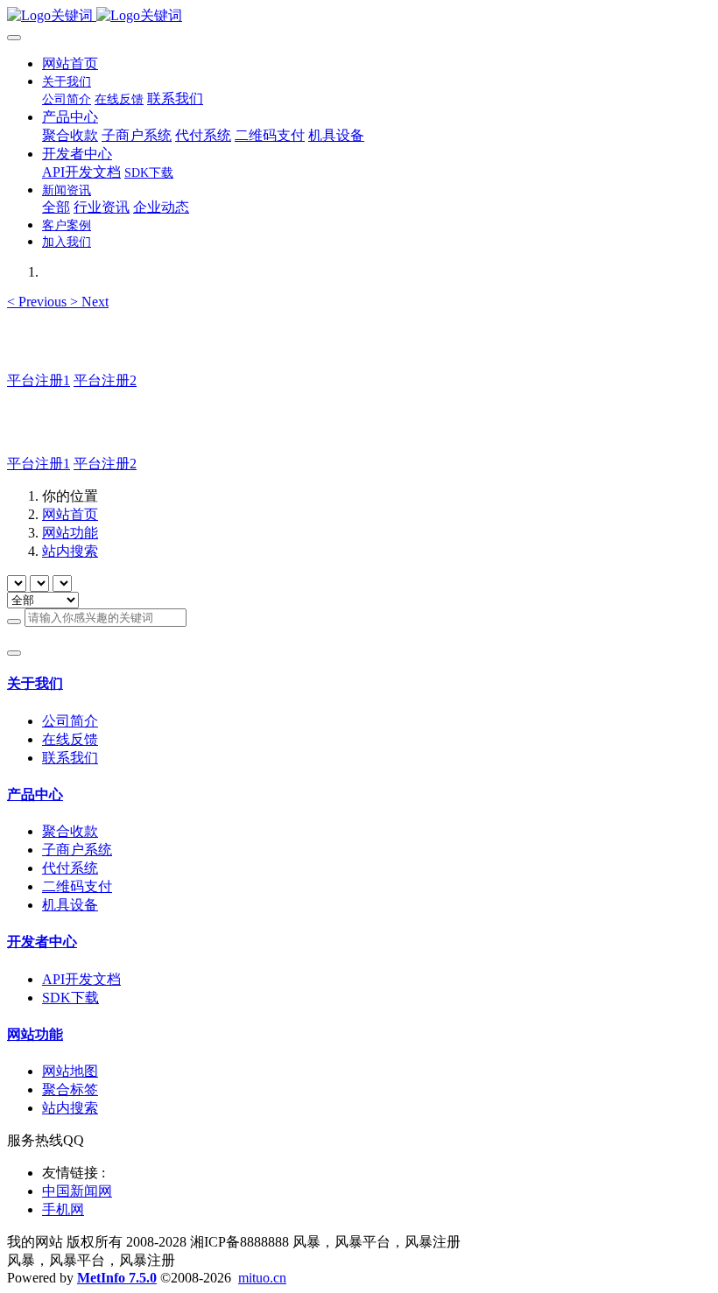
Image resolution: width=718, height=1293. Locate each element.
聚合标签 (70, 1089)
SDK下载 (70, 997)
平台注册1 (38, 380)
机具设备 (70, 904)
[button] (38, 301)
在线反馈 (70, 739)
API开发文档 (81, 979)
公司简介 (70, 720)
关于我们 (35, 683)
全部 (56, 207)
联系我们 (70, 757)
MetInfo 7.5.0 (117, 1277)
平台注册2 (105, 380)
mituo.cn (262, 1277)
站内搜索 (70, 551)
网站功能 (70, 532)
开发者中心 (42, 941)
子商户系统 (77, 849)
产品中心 (35, 794)
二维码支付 (77, 886)
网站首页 (70, 63)
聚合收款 (70, 831)
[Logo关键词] (359, 16)
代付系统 (70, 868)
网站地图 (70, 1071)
